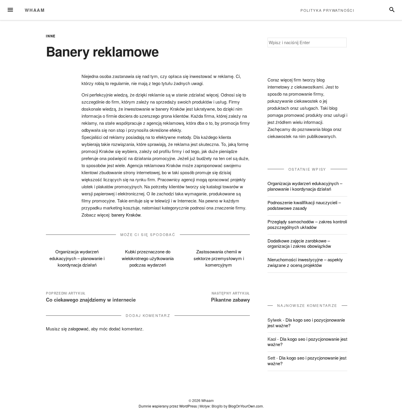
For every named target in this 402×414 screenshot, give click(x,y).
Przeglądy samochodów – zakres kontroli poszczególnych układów (307, 224)
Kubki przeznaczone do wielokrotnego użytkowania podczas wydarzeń (148, 258)
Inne (51, 36)
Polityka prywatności (327, 10)
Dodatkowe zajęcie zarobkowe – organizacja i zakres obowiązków (299, 243)
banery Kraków (126, 215)
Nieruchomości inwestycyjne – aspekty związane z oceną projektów (305, 262)
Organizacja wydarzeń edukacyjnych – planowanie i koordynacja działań (76, 258)
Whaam (35, 10)
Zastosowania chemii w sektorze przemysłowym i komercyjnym (219, 258)
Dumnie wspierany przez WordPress (168, 405)
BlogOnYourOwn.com (245, 405)
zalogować (78, 328)
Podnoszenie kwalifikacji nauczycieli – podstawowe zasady (304, 205)
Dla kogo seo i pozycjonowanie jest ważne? (306, 322)
